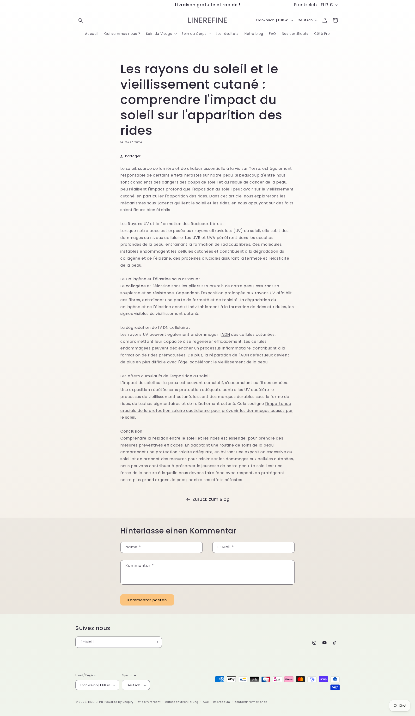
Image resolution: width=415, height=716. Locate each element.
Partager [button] (133, 156)
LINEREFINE (96, 702)
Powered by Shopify (119, 702)
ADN (225, 334)
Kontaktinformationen (251, 702)
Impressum (221, 702)
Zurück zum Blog (211, 499)
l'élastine (162, 286)
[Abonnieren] (156, 642)
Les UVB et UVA (200, 237)
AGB (206, 702)
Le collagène (133, 286)
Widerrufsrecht (149, 702)
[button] (80, 20)
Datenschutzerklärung (181, 702)
